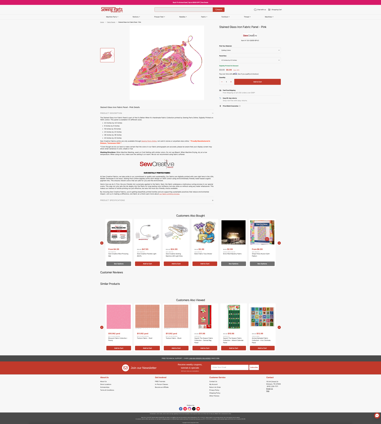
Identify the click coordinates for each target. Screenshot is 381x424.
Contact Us (213, 381)
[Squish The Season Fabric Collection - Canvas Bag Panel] (204, 327)
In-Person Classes (161, 384)
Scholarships (104, 387)
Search (219, 9)
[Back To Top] (378, 421)
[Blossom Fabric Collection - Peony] (118, 327)
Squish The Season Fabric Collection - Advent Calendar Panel (233, 340)
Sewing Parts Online (149, 141)
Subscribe (254, 367)
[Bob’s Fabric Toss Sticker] (204, 243)
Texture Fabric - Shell (144, 338)
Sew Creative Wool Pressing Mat (118, 255)
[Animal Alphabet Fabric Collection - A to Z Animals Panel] (262, 327)
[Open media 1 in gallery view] (209, 30)
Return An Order (215, 387)
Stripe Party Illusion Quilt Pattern (260, 255)
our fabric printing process (169, 194)
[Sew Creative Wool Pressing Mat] (118, 243)
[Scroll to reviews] (250, 31)
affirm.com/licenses (207, 419)
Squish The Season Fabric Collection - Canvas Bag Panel (203, 340)
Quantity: (222, 77)
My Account (213, 384)
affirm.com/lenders (201, 417)
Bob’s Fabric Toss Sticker (203, 254)
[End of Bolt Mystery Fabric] (233, 243)
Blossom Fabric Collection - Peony (118, 339)
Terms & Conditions (107, 390)
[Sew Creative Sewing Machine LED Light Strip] (176, 243)
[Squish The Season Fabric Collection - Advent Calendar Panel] (233, 327)
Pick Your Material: (225, 46)
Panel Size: (223, 56)
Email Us (269, 389)
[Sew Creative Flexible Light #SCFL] (147, 243)
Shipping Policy (214, 393)
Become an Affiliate (162, 387)
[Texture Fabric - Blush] (176, 327)
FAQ (267, 391)
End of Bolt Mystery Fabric (232, 254)
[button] (274, 9)
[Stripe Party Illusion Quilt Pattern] (262, 243)
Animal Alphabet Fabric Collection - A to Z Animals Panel (261, 340)
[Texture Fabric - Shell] (147, 327)
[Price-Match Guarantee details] (240, 106)
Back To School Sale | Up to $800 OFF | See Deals (190, 2)
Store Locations (105, 384)
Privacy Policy (214, 390)
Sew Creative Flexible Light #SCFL (146, 255)
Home (102, 22)
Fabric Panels (111, 22)
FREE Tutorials (160, 381)
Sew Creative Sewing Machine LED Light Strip (174, 255)
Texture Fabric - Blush (173, 338)
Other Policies (214, 396)
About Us (103, 381)
